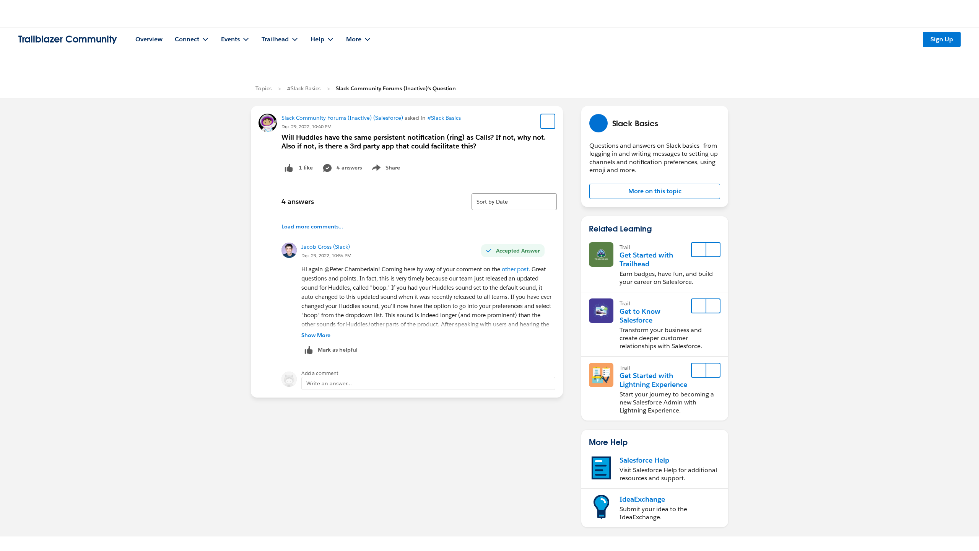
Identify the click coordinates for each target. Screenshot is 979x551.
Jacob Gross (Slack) (325, 246)
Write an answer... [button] (329, 383)
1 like (306, 167)
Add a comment (319, 373)
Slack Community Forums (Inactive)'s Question (396, 88)
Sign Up (941, 39)
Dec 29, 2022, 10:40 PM (306, 126)
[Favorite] (548, 121)
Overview (149, 39)
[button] (654, 191)
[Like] (288, 167)
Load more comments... (312, 226)
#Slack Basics (303, 88)
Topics (263, 88)
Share (384, 169)
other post (515, 269)
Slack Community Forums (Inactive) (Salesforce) (342, 117)
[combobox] (514, 201)
